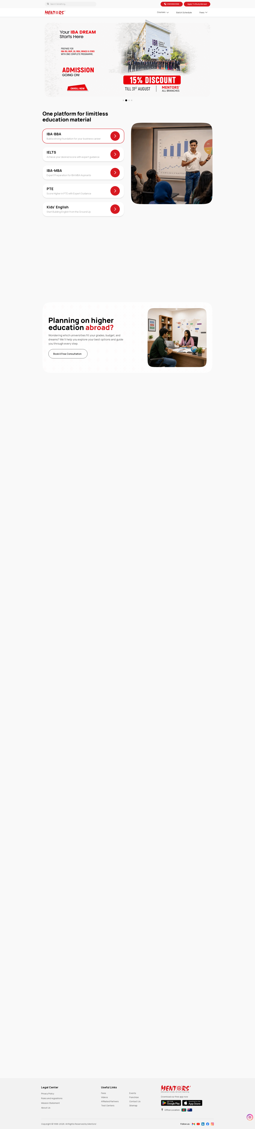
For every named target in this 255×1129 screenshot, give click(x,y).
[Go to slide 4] (131, 100)
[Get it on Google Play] (171, 1103)
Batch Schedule (184, 12)
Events (132, 1093)
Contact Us (134, 1101)
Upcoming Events (67, 526)
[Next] (56, 512)
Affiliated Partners (110, 1101)
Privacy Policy (47, 1093)
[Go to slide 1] (123, 100)
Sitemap (133, 1105)
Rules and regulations (51, 1098)
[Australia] (189, 1110)
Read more (170, 601)
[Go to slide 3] (129, 100)
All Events (67, 537)
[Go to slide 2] (126, 100)
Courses (161, 12)
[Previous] (45, 512)
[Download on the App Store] (192, 1103)
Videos (104, 1097)
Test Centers (107, 1105)
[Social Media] (193, 1124)
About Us (45, 1107)
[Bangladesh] (184, 1110)
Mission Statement (50, 1103)
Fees (103, 1093)
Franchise (134, 1097)
